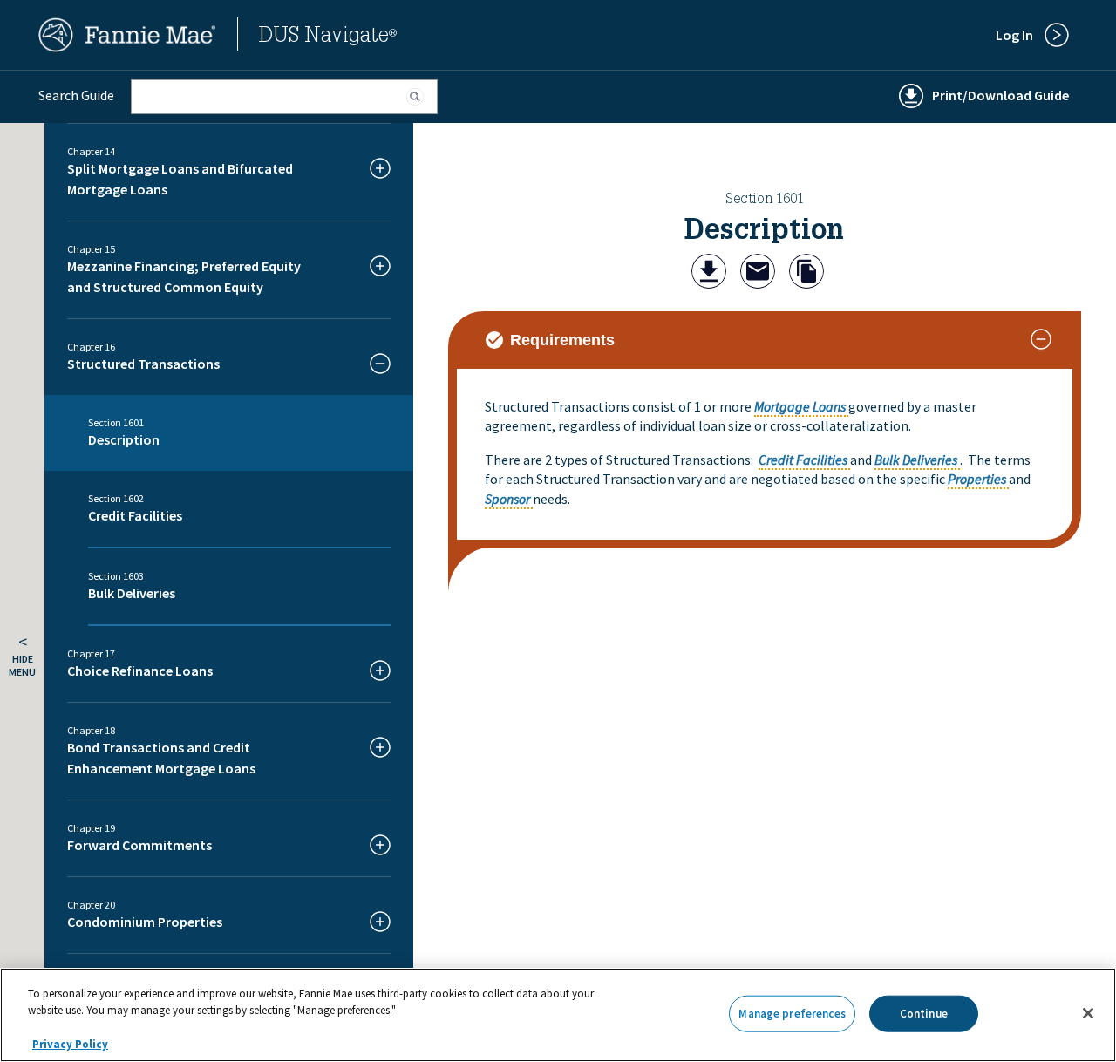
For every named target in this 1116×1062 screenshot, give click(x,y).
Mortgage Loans (800, 406)
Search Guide (76, 95)
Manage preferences (791, 1013)
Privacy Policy (70, 1044)
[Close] (1088, 1013)
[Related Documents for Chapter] (806, 273)
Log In (1014, 35)
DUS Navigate (328, 37)
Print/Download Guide (1000, 95)
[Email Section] (757, 273)
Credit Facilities (803, 459)
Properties (977, 478)
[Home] (127, 47)
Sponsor (507, 498)
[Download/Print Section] (708, 273)
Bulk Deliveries (915, 459)
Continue (924, 1013)
